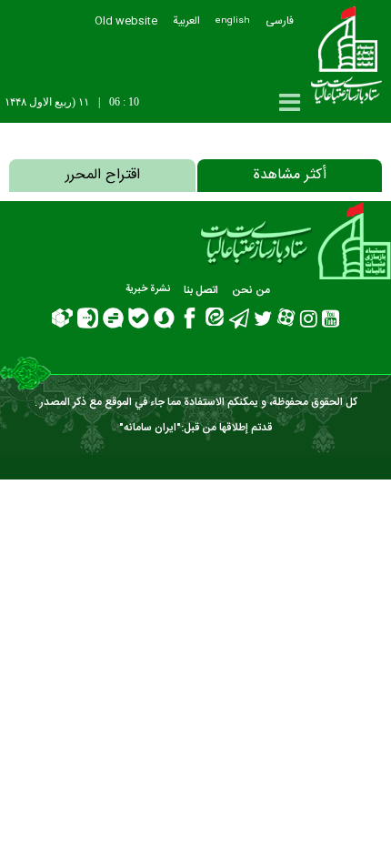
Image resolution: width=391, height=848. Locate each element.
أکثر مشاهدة (289, 175)
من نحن (251, 290)
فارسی (280, 21)
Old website (126, 21)
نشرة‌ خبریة (147, 289)
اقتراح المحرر (102, 175)
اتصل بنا (201, 290)
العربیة (186, 21)
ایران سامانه (150, 428)
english (233, 21)
